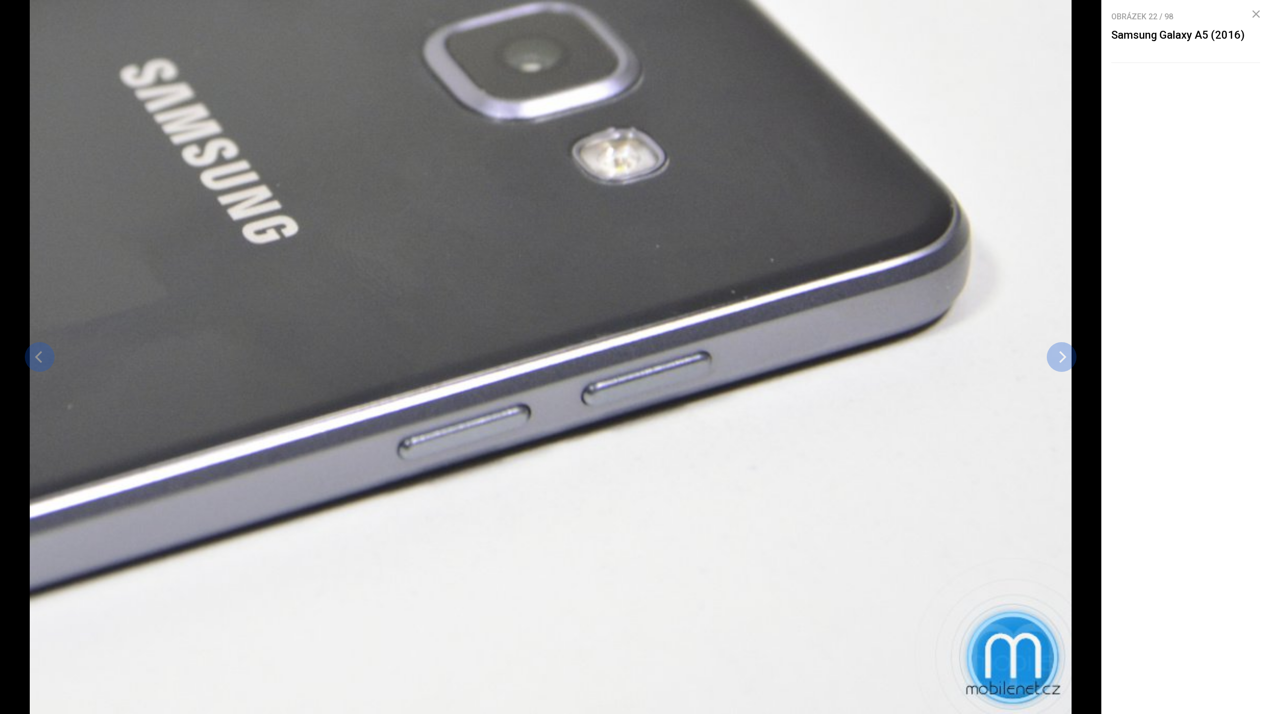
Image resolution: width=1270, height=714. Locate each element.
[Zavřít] (1256, 14)
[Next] (1062, 357)
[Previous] (40, 357)
